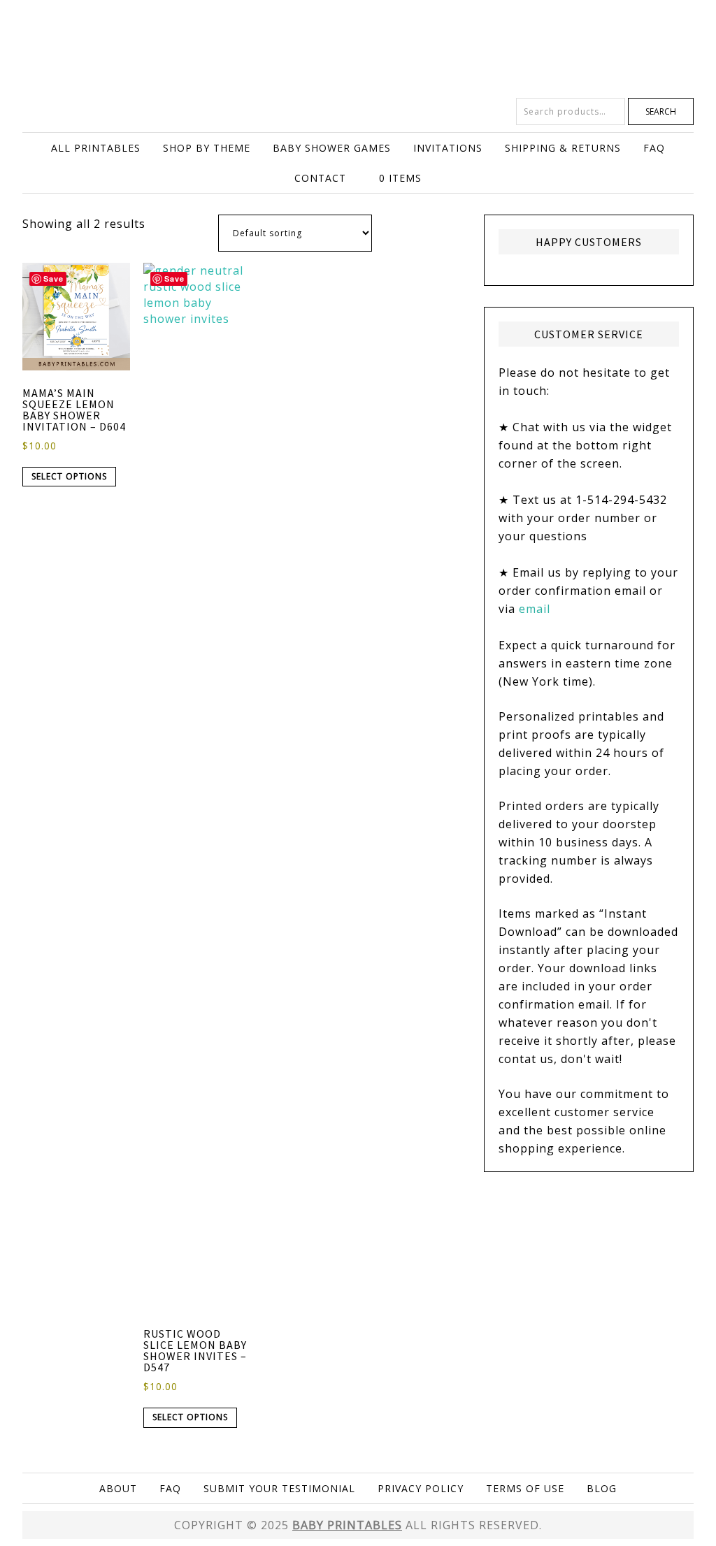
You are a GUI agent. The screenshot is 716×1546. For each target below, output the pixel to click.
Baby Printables (358, 49)
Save (53, 278)
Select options (69, 476)
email (534, 608)
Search (660, 111)
